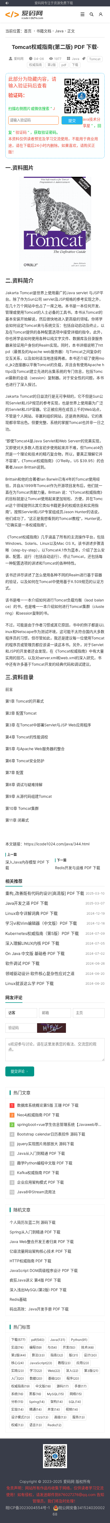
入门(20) (17, 1378)
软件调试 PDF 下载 (22, 963)
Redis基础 (18, 1299)
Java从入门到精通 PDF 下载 (41, 1153)
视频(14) (72, 1409)
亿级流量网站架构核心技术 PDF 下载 (40, 1251)
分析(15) (17, 1402)
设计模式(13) (20, 1417)
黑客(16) (35, 1394)
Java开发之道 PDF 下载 (26, 903)
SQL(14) (75, 1402)
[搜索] (92, 14)
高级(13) (60, 1417)
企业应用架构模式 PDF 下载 (40, 1182)
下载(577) (18, 1340)
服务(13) (78, 1417)
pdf (63, 65)
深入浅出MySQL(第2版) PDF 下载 (38, 1289)
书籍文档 (43, 31)
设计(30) (90, 1355)
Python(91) (79, 1340)
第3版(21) (91, 1371)
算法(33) (38, 1355)
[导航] (82, 14)
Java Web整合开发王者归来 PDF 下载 (42, 1241)
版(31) (73, 1355)
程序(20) (72, 1378)
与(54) (52, 1347)
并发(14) (54, 1409)
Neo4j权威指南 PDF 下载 (38, 1114)
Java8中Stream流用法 (36, 1192)
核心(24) (17, 1363)
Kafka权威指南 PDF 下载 (38, 1172)
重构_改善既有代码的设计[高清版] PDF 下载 (44, 893)
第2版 (52, 65)
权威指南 (35, 65)
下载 (75, 65)
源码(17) (63, 1386)
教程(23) (64, 1363)
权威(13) (17, 1425)
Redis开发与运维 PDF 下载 (77, 867)
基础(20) (54, 1378)
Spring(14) (37, 1402)
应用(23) (82, 1363)
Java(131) (57, 1340)
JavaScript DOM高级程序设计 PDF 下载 (44, 1270)
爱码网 (18, 59)
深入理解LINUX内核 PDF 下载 (32, 943)
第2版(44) (18, 1355)
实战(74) (17, 1347)
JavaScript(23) (41, 1363)
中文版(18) (43, 1386)
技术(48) (87, 1347)
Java (59, 31)
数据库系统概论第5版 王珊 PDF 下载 (47, 1105)
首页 (28, 31)
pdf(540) (37, 1340)
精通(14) (35, 1409)
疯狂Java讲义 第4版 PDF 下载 (35, 1280)
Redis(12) (54, 1425)
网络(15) (76, 1394)
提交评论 (18, 1071)
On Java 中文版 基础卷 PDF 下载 (35, 953)
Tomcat (94, 59)
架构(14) (56, 1402)
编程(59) (35, 1347)
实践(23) (17, 1371)
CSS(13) (42, 1417)
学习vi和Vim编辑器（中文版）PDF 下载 (41, 923)
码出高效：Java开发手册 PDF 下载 (39, 1309)
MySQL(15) (55, 1394)
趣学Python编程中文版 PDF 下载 (44, 1163)
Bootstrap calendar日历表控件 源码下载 (51, 1134)
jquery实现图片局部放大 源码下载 (45, 1143)
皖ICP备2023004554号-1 (28, 1507)
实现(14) (17, 1409)
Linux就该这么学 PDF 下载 (29, 983)
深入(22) (72, 1371)
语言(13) (35, 1425)
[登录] (101, 14)
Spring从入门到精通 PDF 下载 (35, 1232)
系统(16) (17, 1394)
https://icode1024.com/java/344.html (56, 844)
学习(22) (36, 1371)
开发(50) (69, 1347)
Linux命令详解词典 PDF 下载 (31, 913)
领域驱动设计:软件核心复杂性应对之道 (39, 973)
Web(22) (54, 1371)
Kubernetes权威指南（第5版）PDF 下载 (42, 933)
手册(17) (80, 1386)
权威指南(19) (20, 1386)
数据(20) (36, 1378)
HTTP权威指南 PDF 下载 (30, 1261)
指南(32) (56, 1355)
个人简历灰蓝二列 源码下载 (33, 1222)
